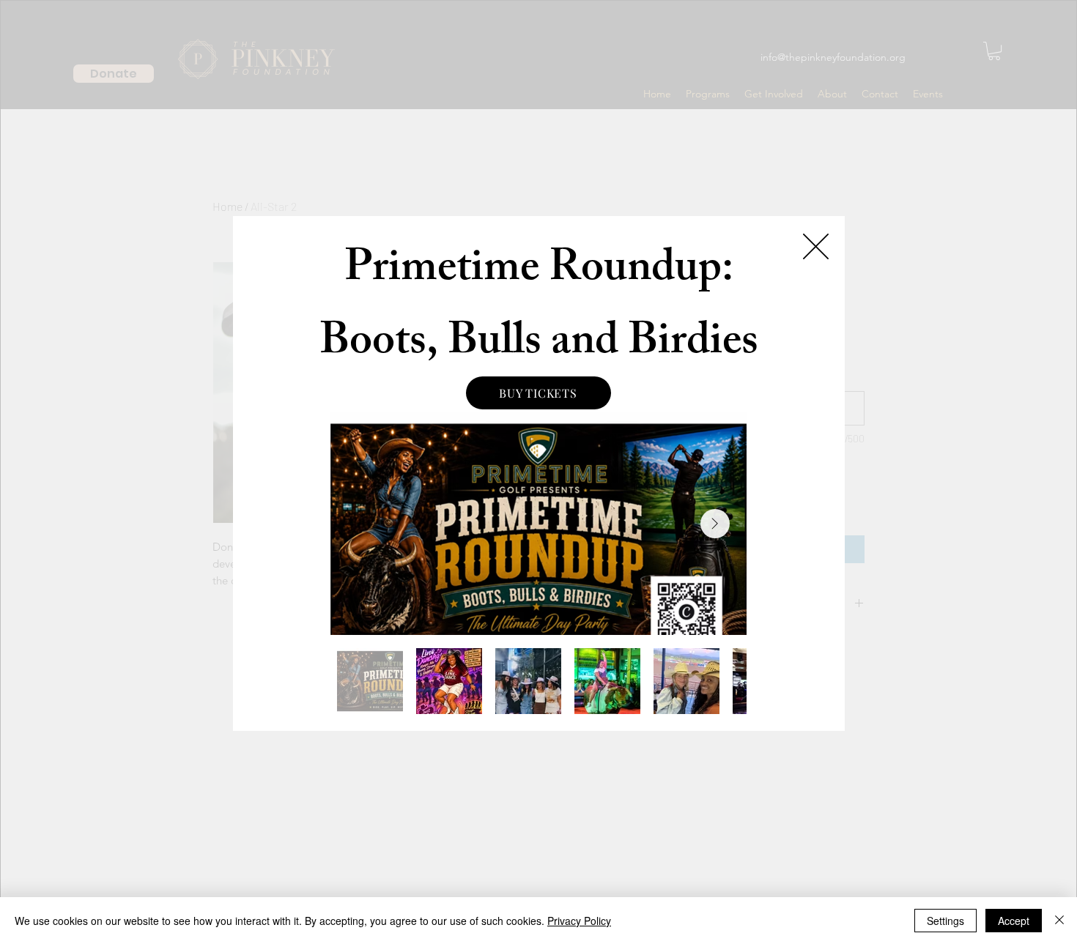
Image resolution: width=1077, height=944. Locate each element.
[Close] (1059, 920)
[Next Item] (715, 523)
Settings (945, 920)
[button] (816, 246)
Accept (1013, 920)
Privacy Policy (579, 920)
